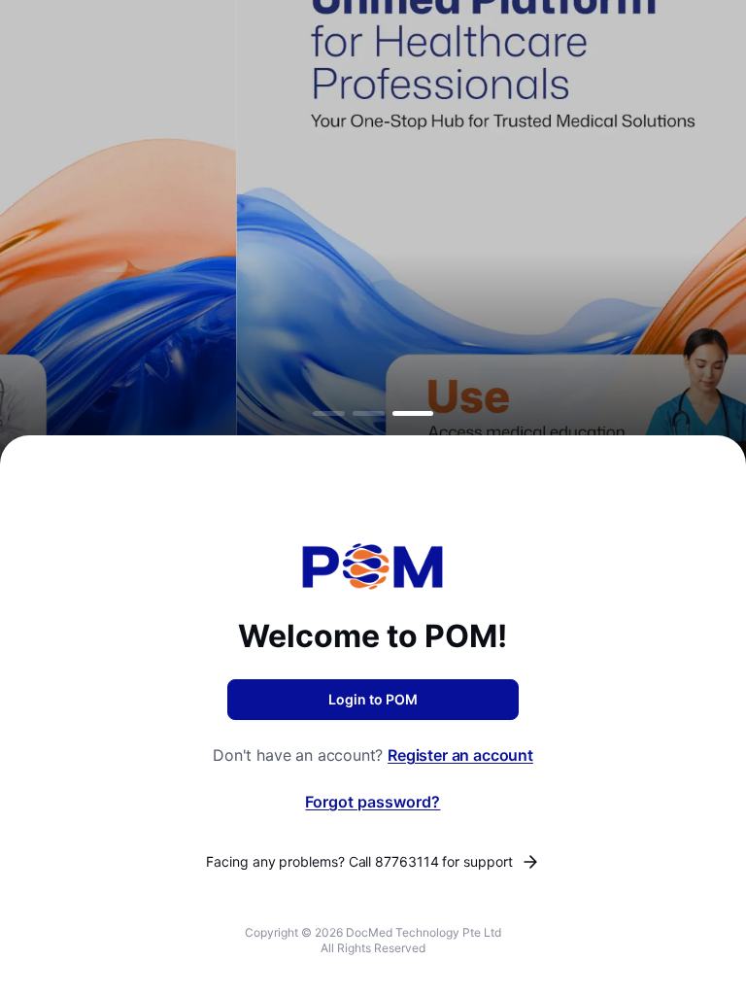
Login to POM (373, 699)
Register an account (460, 755)
